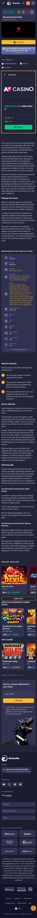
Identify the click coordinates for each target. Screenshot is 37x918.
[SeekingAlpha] (9, 851)
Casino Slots (14, 291)
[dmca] (10, 889)
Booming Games (15, 270)
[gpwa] (21, 889)
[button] (9, 592)
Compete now (18, 52)
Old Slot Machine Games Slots (21, 300)
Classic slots (20, 276)
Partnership (27, 898)
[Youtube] (3, 784)
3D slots (12, 276)
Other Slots (18, 303)
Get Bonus (18, 127)
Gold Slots (22, 295)
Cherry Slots (24, 291)
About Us (9, 898)
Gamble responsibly (9, 878)
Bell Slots (17, 289)
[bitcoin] (9, 833)
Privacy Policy (21, 903)
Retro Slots (18, 304)
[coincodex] (27, 851)
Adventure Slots (15, 287)
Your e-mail (9, 694)
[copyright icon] (27, 842)
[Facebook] (15, 784)
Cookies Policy (10, 903)
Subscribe (18, 700)
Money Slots (21, 299)
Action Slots (21, 285)
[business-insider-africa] (9, 842)
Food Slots (27, 293)
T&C (30, 903)
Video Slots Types (20, 280)
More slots (18, 598)
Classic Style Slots (16, 293)
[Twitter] (9, 784)
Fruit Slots (13, 295)
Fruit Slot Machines (19, 277)
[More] (33, 908)
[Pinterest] (20, 784)
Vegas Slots (27, 304)
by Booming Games (9, 19)
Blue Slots (25, 289)
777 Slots (12, 285)
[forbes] (27, 833)
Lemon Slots (18, 297)
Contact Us (17, 898)
